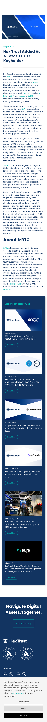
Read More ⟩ (11, 345)
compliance (15, 284)
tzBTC (9, 76)
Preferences (23, 701)
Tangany (26, 93)
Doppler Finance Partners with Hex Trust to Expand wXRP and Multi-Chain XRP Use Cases (23, 428)
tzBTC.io (7, 289)
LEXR (12, 96)
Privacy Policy (18, 693)
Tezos (35, 82)
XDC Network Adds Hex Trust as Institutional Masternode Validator (20, 337)
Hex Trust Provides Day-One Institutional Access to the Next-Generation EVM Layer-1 (23, 474)
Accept (23, 715)
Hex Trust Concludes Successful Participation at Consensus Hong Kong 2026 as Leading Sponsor (22, 524)
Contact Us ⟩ (23, 623)
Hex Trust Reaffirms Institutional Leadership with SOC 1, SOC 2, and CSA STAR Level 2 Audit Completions (22, 382)
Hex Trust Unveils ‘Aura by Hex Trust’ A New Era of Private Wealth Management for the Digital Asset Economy (23, 569)
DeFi (23, 109)
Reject (23, 708)
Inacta (22, 96)
